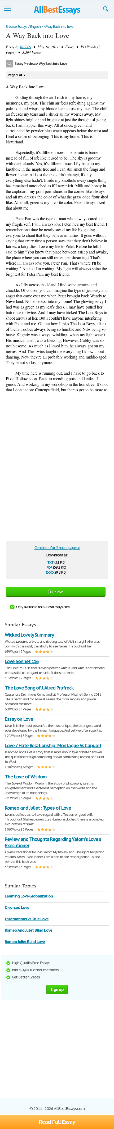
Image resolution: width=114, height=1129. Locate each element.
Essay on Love (19, 719)
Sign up (57, 989)
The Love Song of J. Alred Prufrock (39, 688)
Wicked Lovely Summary (29, 635)
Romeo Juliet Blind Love (25, 941)
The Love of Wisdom (26, 777)
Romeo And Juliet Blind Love (28, 930)
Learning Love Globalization (29, 896)
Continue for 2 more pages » (57, 547)
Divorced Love (17, 907)
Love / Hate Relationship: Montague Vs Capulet (53, 745)
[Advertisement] (57, 465)
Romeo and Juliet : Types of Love (38, 808)
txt (50, 562)
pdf (49, 567)
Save (59, 591)
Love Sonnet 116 (21, 661)
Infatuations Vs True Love (27, 918)
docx (50, 572)
